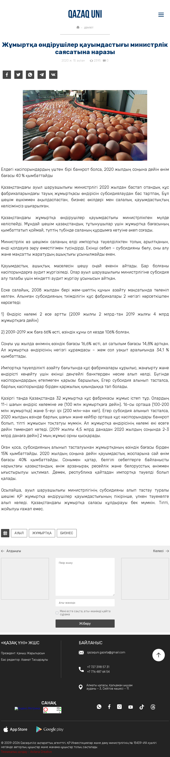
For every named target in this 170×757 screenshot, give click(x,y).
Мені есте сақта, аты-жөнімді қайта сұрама (85, 613)
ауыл (19, 533)
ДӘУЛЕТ (89, 27)
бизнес (66, 533)
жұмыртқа (42, 533)
